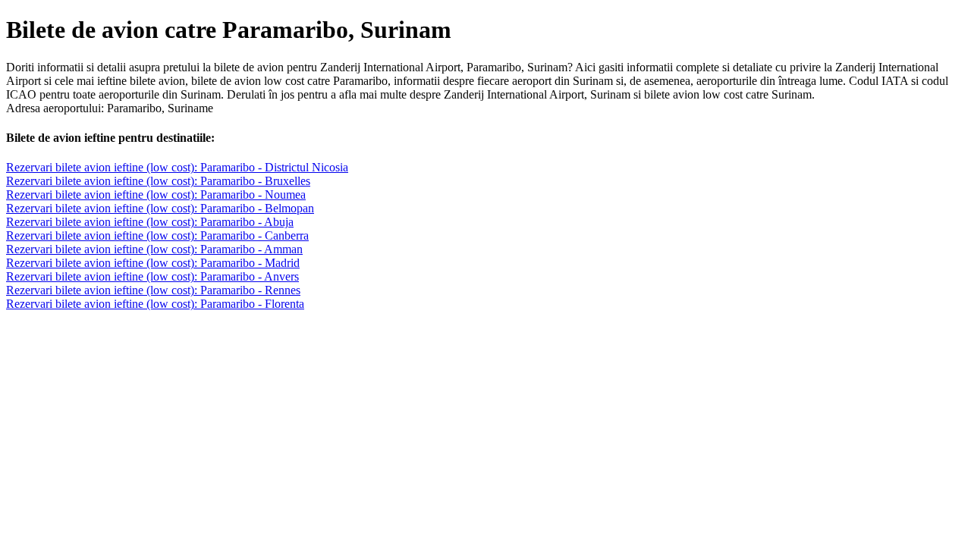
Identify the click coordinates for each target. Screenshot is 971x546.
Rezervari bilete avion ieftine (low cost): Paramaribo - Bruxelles (158, 180)
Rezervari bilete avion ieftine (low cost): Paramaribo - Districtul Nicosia (177, 167)
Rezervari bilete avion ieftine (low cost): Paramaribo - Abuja (150, 221)
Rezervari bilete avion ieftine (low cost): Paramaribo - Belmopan (160, 208)
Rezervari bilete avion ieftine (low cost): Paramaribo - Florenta (155, 303)
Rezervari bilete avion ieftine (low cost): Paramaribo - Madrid (153, 262)
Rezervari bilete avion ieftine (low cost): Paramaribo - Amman (154, 249)
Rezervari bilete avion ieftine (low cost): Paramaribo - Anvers (152, 276)
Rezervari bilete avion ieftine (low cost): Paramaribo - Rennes (153, 290)
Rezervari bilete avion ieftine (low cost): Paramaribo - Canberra (157, 235)
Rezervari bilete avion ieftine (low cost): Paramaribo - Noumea (156, 194)
